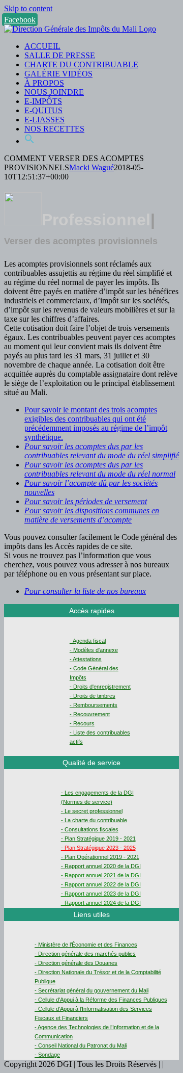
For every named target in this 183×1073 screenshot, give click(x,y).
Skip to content (28, 8)
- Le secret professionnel (92, 811)
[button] (29, 141)
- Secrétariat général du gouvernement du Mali (91, 990)
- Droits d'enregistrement (100, 687)
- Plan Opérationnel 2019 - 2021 (100, 857)
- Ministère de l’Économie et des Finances (86, 944)
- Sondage (47, 1055)
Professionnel (96, 220)
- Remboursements (93, 705)
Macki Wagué (91, 167)
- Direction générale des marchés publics (85, 954)
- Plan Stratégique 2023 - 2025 (98, 848)
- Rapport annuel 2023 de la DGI (101, 894)
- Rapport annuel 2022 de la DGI (101, 884)
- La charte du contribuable (94, 820)
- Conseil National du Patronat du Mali (81, 1045)
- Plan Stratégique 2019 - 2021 (98, 838)
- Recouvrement (90, 714)
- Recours (82, 723)
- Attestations (86, 659)
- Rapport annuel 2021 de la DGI (101, 875)
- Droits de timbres (92, 696)
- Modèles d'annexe (94, 650)
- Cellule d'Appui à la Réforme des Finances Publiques (101, 1000)
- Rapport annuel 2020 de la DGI (101, 866)
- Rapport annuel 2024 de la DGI (101, 903)
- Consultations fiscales (89, 829)
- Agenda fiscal (88, 641)
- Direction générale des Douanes (76, 963)
